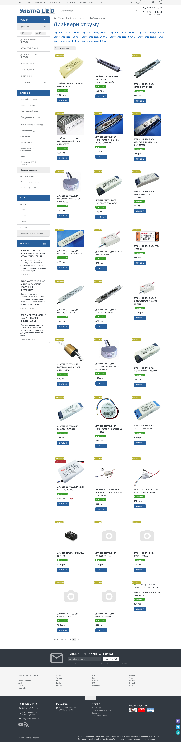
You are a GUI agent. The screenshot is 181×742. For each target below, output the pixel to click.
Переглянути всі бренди (30, 233)
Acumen (23, 204)
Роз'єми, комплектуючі (30, 188)
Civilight (23, 227)
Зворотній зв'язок (89, 3)
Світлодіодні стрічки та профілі (30, 118)
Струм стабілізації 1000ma (67, 37)
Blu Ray (23, 216)
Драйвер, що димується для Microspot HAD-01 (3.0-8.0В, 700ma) (108, 492)
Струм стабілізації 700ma (94, 37)
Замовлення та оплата (46, 3)
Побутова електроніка (29, 182)
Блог (103, 3)
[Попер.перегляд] (71, 68)
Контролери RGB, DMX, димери (30, 163)
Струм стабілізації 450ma (150, 37)
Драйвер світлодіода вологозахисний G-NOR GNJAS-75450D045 (107, 140)
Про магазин (24, 3)
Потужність (28, 63)
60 (78, 639)
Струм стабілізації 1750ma (66, 32)
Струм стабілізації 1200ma (151, 32)
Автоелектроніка (27, 176)
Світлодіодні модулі (28, 131)
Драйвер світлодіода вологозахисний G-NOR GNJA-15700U (145, 142)
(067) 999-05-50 (155, 8)
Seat (131, 686)
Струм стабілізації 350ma (66, 41)
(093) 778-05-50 (154, 12)
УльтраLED (63, 18)
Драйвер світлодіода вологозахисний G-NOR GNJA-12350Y (68, 367)
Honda (58, 683)
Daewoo (58, 678)
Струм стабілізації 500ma (122, 37)
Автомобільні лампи (28, 99)
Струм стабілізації (29, 48)
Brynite (23, 221)
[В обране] (84, 55)
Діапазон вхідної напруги (28, 41)
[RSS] (26, 724)
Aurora (23, 210)
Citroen (58, 675)
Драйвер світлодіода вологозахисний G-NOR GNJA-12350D (107, 367)
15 (70, 639)
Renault (132, 683)
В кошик (63, 100)
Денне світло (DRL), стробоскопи (28, 149)
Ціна (25, 26)
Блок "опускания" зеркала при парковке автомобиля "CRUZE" (32, 253)
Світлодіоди (25, 136)
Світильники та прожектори (32, 125)
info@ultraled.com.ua (30, 719)
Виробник (25, 82)
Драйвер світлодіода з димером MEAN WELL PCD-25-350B (146, 301)
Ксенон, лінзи (26, 142)
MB (93, 683)
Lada (94, 678)
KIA (93, 675)
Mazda (95, 680)
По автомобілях (25, 680)
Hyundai (58, 686)
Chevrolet (22, 688)
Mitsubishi (96, 686)
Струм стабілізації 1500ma (95, 32)
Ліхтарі (23, 156)
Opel (131, 678)
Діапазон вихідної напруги (29, 56)
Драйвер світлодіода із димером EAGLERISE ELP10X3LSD (145, 194)
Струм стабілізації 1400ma (123, 32)
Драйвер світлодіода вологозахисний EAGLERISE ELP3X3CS (108, 429)
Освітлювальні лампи (29, 111)
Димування (26, 76)
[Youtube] (20, 724)
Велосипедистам (27, 105)
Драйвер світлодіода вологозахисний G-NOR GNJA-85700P (68, 141)
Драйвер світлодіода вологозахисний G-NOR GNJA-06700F (68, 199)
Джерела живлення (78, 18)
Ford (57, 680)
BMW (20, 685)
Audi (20, 683)
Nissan (132, 675)
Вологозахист (27, 70)
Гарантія (68, 3)
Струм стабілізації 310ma (94, 41)
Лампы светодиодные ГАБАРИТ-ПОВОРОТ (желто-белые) (33, 318)
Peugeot (132, 680)
